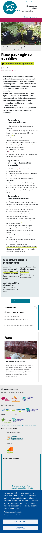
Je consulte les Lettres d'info (21, 486)
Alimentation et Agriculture (19, 47)
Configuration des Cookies (13, 515)
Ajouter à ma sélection (15, 312)
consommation (6, 71)
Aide (27, 2)
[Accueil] (11, 1)
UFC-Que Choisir (15, 223)
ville (14, 71)
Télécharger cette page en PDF (17, 319)
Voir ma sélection (13, 316)
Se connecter (35, 2)
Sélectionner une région (31, 7)
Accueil (5, 47)
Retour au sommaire (20, 301)
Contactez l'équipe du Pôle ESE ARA (21, 488)
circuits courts (25, 169)
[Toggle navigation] (5, 20)
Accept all (20, 528)
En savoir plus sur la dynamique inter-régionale (19, 425)
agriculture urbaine (15, 152)
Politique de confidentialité (13, 512)
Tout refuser (20, 521)
